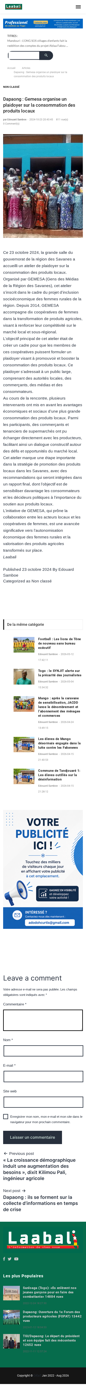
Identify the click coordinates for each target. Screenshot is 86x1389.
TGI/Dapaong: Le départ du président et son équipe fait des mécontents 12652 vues (51, 1340)
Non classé (11, 86)
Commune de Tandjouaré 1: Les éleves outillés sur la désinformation (59, 775)
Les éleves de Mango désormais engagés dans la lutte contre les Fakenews (59, 743)
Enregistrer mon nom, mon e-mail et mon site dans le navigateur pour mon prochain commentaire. (46, 1119)
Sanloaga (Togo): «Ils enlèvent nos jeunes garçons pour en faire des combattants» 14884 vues (50, 1292)
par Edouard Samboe (15, 119)
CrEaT (37, 1375)
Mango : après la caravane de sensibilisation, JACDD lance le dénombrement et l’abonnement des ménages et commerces (59, 707)
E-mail (9, 1065)
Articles (26, 68)
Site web (9, 1091)
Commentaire (15, 1004)
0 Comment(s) (11, 123)
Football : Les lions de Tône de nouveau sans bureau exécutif (59, 643)
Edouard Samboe (48, 654)
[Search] (46, 55)
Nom (8, 1040)
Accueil (11, 68)
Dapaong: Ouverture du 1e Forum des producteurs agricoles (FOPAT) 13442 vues (52, 1316)
